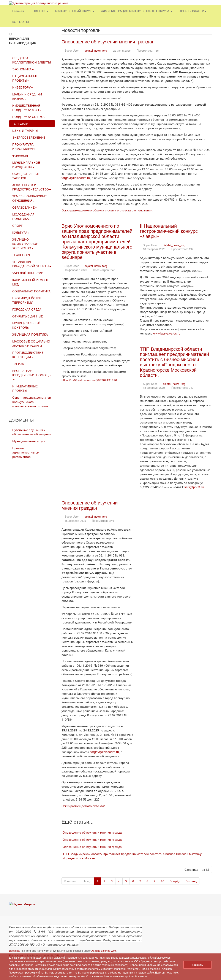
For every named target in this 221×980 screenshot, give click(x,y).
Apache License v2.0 (103, 950)
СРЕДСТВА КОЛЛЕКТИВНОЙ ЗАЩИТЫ (31, 60)
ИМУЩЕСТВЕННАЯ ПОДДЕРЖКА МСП (26, 107)
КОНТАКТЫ (20, 21)
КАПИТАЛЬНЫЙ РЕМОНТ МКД (30, 282)
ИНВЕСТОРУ (21, 87)
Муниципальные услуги (29, 441)
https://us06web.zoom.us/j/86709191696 (89, 380)
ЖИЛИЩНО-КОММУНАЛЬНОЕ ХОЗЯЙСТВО (25, 243)
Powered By (192, 930)
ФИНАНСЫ (20, 155)
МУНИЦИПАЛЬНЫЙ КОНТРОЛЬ (26, 325)
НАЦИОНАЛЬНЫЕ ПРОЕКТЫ (25, 78)
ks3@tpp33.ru (194, 487)
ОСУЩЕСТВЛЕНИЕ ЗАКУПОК (26, 175)
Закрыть (197, 965)
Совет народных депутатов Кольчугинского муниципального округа (31, 401)
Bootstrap (14, 950)
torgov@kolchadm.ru (76, 178)
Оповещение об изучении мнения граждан (108, 41)
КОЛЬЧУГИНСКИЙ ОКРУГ (73, 11)
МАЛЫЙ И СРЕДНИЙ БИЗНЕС (27, 96)
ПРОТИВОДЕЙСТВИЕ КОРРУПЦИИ (27, 354)
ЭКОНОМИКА (22, 69)
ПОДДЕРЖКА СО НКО (28, 116)
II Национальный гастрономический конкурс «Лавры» (169, 230)
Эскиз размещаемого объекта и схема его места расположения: (107, 210)
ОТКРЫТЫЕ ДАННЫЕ (27, 316)
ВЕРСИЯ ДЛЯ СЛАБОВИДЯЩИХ (22, 40)
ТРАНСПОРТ (21, 255)
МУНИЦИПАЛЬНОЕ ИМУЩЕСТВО (26, 164)
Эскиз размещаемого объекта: (83, 806)
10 (162, 881)
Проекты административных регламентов (25, 452)
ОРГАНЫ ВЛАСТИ (191, 11)
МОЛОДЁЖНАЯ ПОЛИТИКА (23, 216)
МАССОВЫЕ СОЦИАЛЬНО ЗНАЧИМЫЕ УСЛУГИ (31, 343)
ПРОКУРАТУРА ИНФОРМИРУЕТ (24, 146)
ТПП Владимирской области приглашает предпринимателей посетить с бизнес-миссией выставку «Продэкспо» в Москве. (132, 856)
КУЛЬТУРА (19, 232)
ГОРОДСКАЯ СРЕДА (26, 309)
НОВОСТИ (38, 11)
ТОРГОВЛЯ (20, 123)
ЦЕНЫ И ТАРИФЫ (25, 130)
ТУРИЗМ (18, 364)
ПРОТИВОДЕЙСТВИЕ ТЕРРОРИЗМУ (27, 300)
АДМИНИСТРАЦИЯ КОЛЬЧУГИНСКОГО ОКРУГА (135, 11)
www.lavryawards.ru (166, 333)
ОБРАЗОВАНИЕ (23, 207)
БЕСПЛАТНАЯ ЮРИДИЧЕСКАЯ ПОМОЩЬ (31, 372)
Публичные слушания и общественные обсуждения (31, 432)
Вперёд (175, 881)
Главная (18, 11)
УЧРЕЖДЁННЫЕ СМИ (27, 273)
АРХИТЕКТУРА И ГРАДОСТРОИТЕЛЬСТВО (30, 187)
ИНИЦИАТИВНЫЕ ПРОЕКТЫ (25, 388)
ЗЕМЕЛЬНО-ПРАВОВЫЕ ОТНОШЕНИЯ (29, 198)
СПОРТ (17, 225)
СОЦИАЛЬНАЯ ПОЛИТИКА (31, 291)
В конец (191, 881)
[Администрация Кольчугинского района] (38, 3)
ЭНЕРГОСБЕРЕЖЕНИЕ (28, 137)
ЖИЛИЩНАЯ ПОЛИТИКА (30, 334)
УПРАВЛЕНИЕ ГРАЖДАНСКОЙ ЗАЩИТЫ (30, 264)
